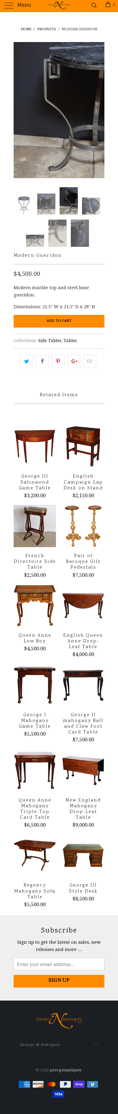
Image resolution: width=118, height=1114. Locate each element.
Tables (70, 340)
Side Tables (49, 340)
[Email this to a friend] (89, 361)
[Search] (93, 5)
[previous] (19, 110)
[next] (99, 110)
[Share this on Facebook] (42, 361)
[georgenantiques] (59, 6)
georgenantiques (65, 1070)
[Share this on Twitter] (26, 361)
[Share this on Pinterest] (57, 361)
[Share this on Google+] (73, 361)
